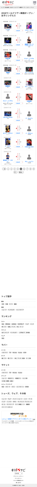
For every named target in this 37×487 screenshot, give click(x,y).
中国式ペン (18, 378)
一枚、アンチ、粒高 (19, 358)
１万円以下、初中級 (24, 332)
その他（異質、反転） (8, 381)
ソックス (9, 401)
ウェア (9, 399)
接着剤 (28, 404)
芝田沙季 (7, 58)
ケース (30, 399)
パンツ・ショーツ (17, 399)
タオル (14, 401)
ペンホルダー (11, 310)
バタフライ (5, 352)
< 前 (4, 169)
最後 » (21, 172)
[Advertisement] (18, 197)
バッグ (3, 401)
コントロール (20, 387)
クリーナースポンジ (7, 407)
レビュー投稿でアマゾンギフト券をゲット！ (17, 419)
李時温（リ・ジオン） (8, 160)
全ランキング (5, 332)
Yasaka (20, 352)
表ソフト (4, 327)
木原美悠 (29, 101)
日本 (3, 304)
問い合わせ (18, 482)
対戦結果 (18, 30)
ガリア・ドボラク (8, 133)
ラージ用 (28, 358)
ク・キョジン (29, 118)
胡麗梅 (8, 72)
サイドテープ (10, 404)
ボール (3, 404)
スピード (7, 387)
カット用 (24, 378)
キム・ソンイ (7, 44)
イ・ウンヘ (8, 146)
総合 (3, 324)
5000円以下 (21, 324)
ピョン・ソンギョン (29, 59)
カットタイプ (20, 310)
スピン (13, 387)
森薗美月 (7, 86)
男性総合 (7, 324)
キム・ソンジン (29, 86)
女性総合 (14, 324)
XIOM (24, 352)
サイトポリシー (18, 478)
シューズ (4, 399)
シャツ (25, 399)
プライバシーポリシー (18, 476)
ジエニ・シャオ (29, 30)
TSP (10, 352)
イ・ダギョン (29, 133)
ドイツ (11, 304)
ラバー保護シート (20, 404)
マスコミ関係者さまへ (18, 480)
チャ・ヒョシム (29, 72)
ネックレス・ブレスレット (25, 401)
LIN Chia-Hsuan (7, 117)
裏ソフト (4, 358)
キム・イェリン (29, 161)
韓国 (15, 304)
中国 (6, 304)
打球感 (27, 387)
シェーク (4, 310)
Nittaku (15, 352)
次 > (15, 172)
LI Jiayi (8, 29)
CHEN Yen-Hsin (29, 147)
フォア (27, 324)
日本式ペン (11, 378)
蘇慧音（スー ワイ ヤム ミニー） (29, 44)
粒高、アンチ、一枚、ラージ (15, 327)
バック (32, 324)
